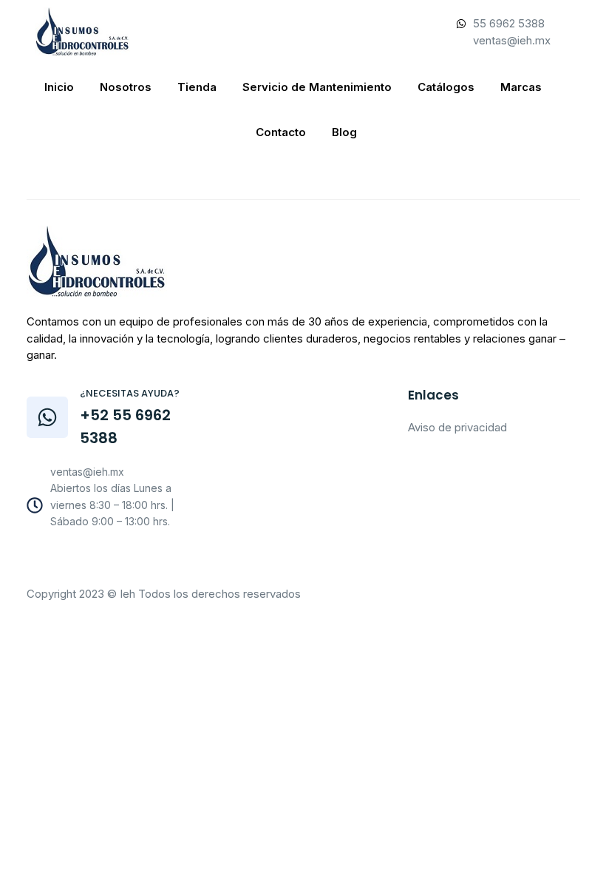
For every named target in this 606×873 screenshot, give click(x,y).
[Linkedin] (161, 560)
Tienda (197, 87)
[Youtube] (96, 560)
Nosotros (126, 87)
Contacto (281, 132)
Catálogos (446, 87)
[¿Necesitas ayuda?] (47, 417)
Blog (344, 132)
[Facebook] (63, 560)
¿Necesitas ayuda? (130, 393)
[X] (129, 560)
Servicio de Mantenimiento (317, 87)
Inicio (59, 87)
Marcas (521, 87)
